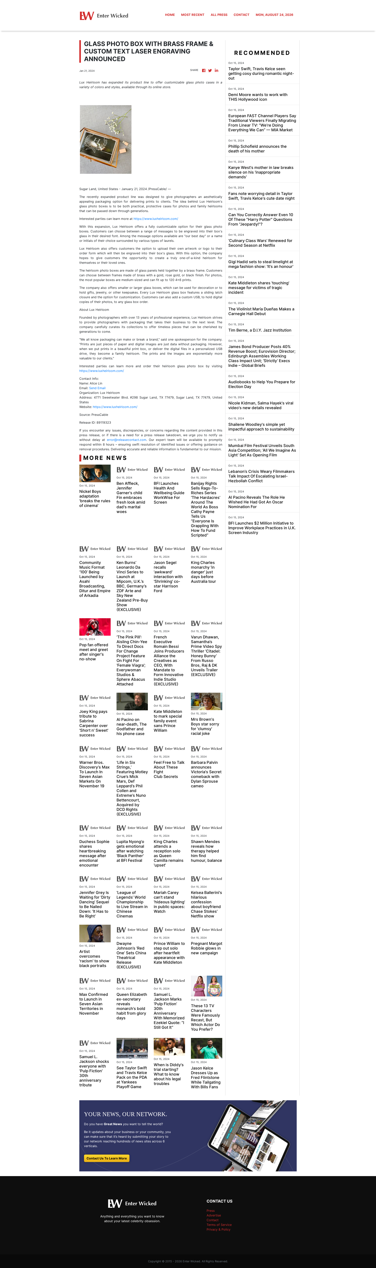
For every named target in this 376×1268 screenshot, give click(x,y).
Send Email (97, 388)
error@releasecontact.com (126, 440)
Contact (213, 1220)
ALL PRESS (219, 15)
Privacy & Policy (218, 1229)
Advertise (214, 1215)
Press (211, 1211)
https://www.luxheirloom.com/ (156, 219)
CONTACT (241, 15)
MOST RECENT (192, 15)
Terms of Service (219, 1225)
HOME (170, 15)
